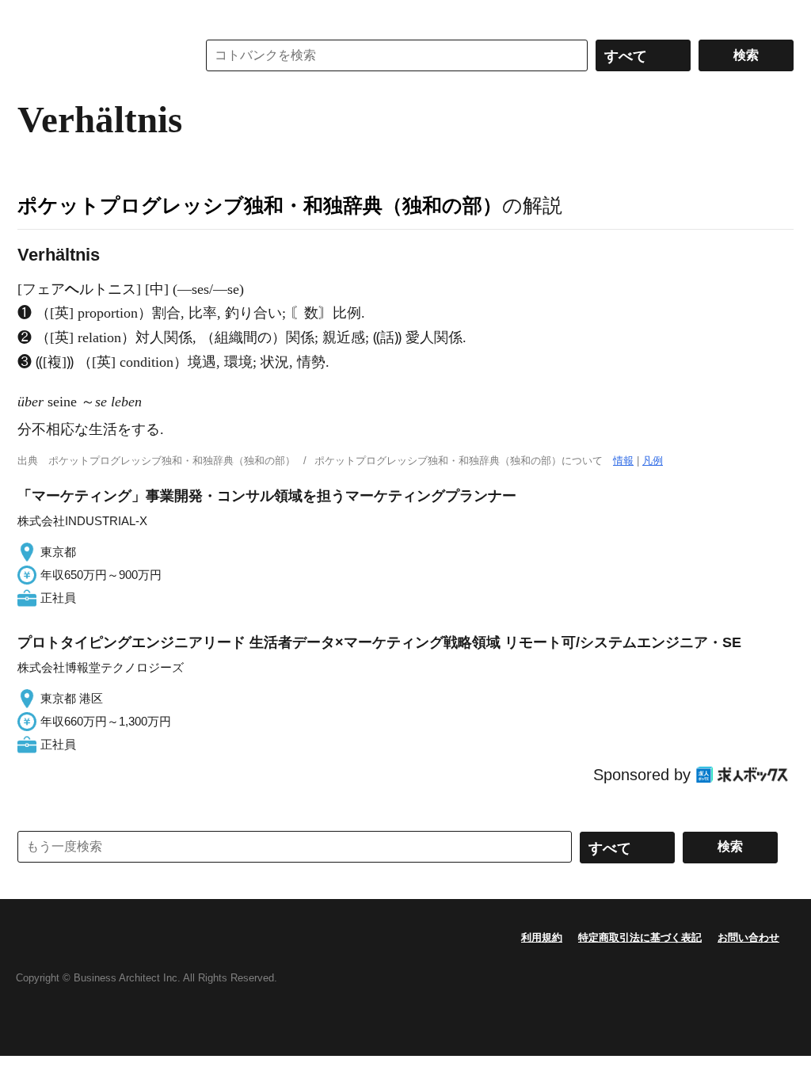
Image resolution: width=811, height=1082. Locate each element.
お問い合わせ (748, 937)
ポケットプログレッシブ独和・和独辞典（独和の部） (259, 205)
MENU (33, 16)
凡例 (652, 461)
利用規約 (541, 937)
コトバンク (95, 55)
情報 (623, 461)
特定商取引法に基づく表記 (640, 937)
